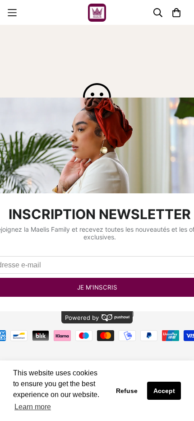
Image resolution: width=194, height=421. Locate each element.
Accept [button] (164, 390)
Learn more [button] (32, 407)
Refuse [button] (127, 390)
